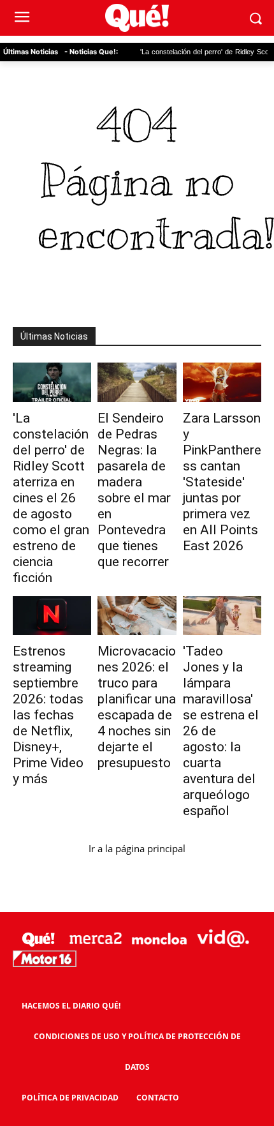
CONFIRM (86, 787)
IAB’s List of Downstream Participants (152, 507)
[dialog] (137, 563)
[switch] (225, 574)
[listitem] (137, 546)
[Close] (249, 320)
